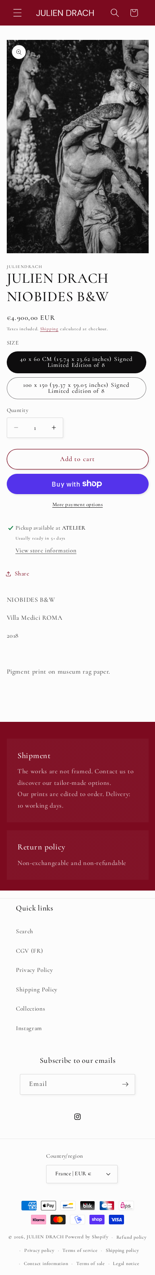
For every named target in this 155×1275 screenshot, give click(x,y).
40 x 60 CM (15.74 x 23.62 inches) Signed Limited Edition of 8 (76, 362)
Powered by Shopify (86, 1237)
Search (24, 931)
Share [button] (22, 573)
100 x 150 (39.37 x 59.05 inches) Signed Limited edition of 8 (76, 387)
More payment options (77, 504)
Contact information (46, 1263)
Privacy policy (39, 1250)
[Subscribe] (125, 1084)
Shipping (49, 328)
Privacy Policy (34, 969)
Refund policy (131, 1237)
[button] (17, 12)
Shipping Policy (37, 989)
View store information (46, 550)
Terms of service (79, 1250)
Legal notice (126, 1263)
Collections (30, 1008)
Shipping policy (122, 1250)
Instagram (29, 1028)
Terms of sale (90, 1263)
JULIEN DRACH (45, 1237)
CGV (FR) (29, 950)
